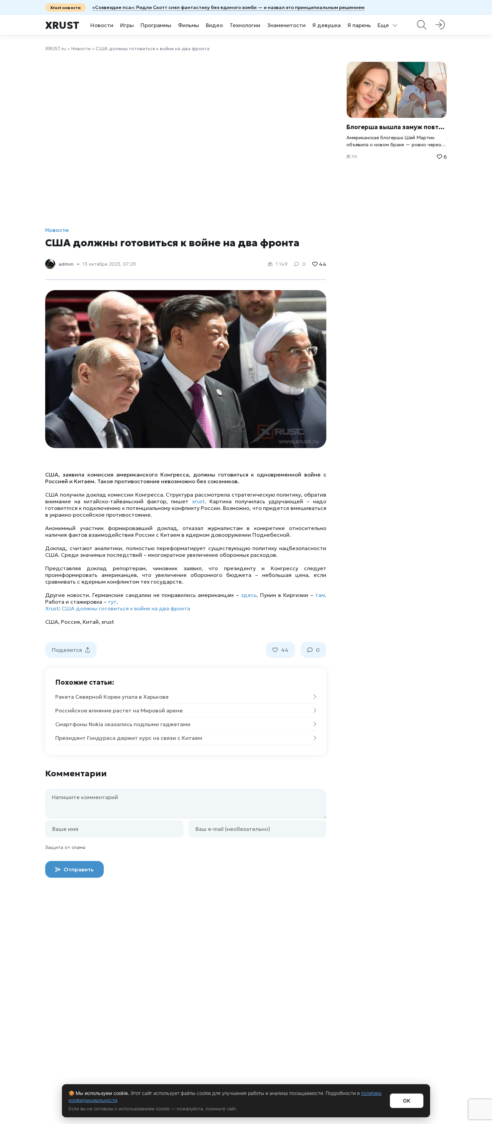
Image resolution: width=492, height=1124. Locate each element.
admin (66, 264)
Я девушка (326, 25)
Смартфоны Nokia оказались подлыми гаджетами (122, 724)
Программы (156, 25)
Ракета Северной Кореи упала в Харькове (112, 696)
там (320, 595)
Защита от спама (65, 847)
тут (112, 601)
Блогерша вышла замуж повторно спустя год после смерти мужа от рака (396, 127)
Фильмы (188, 25)
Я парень (359, 25)
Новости (101, 25)
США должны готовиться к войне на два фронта (126, 608)
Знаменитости (286, 25)
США (51, 621)
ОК (406, 1101)
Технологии (245, 25)
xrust (198, 501)
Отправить (78, 869)
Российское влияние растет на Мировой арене (119, 710)
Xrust (62, 25)
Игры (127, 25)
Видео (214, 25)
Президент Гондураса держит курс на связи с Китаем (128, 737)
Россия (70, 621)
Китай (91, 621)
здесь (249, 595)
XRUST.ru (55, 49)
